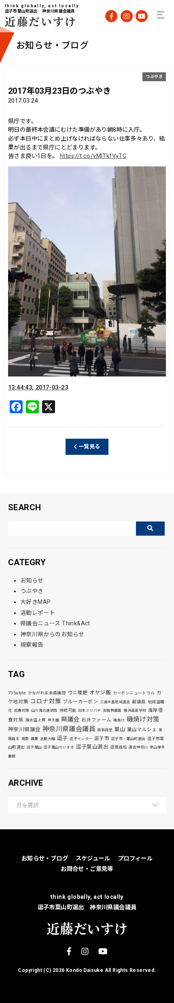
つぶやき (154, 76)
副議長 (139, 701)
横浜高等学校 (134, 711)
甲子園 (53, 720)
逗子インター (81, 739)
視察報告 (32, 645)
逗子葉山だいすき (59, 747)
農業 (34, 739)
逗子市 (101, 738)
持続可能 (67, 710)
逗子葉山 (34, 747)
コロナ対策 (45, 701)
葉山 (119, 729)
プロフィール (135, 858)
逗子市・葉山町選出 (128, 739)
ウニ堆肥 (78, 693)
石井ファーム (96, 720)
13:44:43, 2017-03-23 (38, 387)
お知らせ (32, 580)
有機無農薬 (112, 711)
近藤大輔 (47, 739)
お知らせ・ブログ (44, 858)
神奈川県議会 (24, 729)
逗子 (62, 738)
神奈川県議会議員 (68, 729)
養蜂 (12, 756)
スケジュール (93, 858)
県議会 (70, 719)
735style (17, 693)
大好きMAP (35, 602)
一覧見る (88, 447)
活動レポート (37, 613)
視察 (25, 739)
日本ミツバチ (89, 711)
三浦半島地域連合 (115, 702)
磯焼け (119, 720)
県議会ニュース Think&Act (55, 623)
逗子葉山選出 (92, 747)
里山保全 (157, 747)
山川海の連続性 (44, 711)
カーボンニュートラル (134, 693)
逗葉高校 (118, 747)
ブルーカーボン (80, 701)
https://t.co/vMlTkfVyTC (93, 156)
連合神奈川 (138, 747)
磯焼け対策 (143, 719)
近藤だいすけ (35, 21)
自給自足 (104, 730)
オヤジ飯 (100, 693)
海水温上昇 (35, 720)
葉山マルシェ (142, 729)
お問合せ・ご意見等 (87, 869)
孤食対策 (22, 711)
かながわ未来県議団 (47, 693)
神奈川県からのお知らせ (52, 634)
